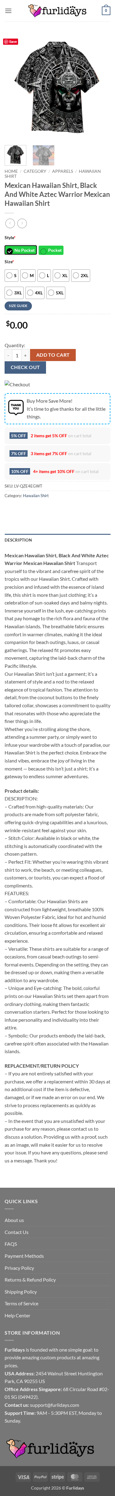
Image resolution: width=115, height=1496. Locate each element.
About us (14, 1220)
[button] (8, 10)
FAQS (11, 1244)
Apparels (62, 171)
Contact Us (17, 1232)
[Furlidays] (57, 11)
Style (10, 237)
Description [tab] (18, 540)
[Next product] (10, 223)
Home (11, 171)
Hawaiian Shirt (36, 495)
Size (9, 261)
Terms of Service (21, 1303)
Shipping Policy (21, 1291)
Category (35, 171)
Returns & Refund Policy (30, 1279)
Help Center (17, 1315)
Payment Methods (24, 1256)
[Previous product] (22, 223)
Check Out (25, 367)
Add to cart (53, 355)
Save (13, 41)
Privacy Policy (19, 1268)
